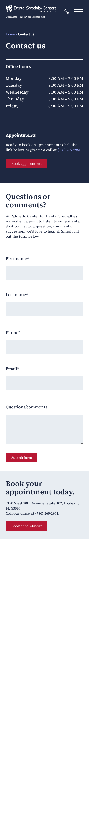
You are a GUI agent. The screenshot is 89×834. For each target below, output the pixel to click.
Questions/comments (26, 407)
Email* (12, 368)
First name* (17, 258)
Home (10, 34)
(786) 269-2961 (69, 149)
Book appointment (26, 163)
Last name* (17, 294)
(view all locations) (32, 17)
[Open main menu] (78, 12)
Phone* (13, 332)
